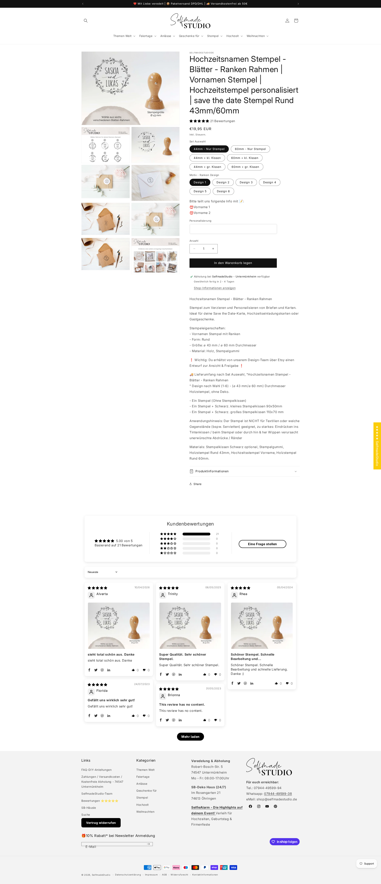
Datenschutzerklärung (128, 874)
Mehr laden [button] (190, 737)
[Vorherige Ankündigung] (82, 4)
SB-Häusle (88, 807)
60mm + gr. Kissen (245, 166)
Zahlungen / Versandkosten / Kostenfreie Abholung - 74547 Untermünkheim (102, 781)
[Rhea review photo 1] (262, 625)
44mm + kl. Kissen (207, 157)
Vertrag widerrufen (101, 823)
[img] (97, 588)
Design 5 (200, 191)
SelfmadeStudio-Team (96, 793)
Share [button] (197, 484)
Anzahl (194, 240)
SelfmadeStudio (101, 874)
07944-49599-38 (278, 794)
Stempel (142, 797)
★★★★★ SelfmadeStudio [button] (377, 445)
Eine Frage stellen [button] (262, 544)
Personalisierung (200, 220)
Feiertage (142, 776)
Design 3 (246, 182)
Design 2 (223, 182)
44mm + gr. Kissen (207, 166)
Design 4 (269, 182)
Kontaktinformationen (205, 874)
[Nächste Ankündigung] (298, 4)
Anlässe (141, 783)
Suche (85, 814)
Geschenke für (146, 790)
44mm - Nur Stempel (209, 149)
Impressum (151, 874)
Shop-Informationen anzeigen (215, 288)
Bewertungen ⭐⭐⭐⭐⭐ (99, 800)
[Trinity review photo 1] (190, 625)
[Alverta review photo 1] (119, 625)
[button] (85, 20)
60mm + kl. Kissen (244, 157)
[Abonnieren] (148, 844)
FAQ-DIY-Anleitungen (96, 769)
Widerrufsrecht (179, 874)
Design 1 (200, 182)
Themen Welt (145, 769)
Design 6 (223, 191)
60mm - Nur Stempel (250, 149)
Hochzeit (142, 804)
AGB (164, 874)
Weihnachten (145, 811)
